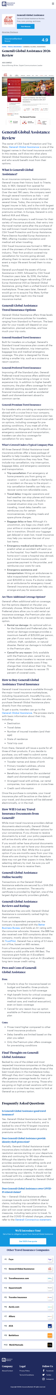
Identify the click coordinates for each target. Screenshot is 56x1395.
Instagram (50, 1379)
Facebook (50, 1371)
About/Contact (7, 1371)
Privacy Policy (25, 1371)
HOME (4, 46)
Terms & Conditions (27, 1375)
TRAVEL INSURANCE (15, 46)
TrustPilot (10, 941)
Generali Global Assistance (24, 146)
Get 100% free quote (28, 1241)
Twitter (48, 1375)
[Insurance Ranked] (8, 4)
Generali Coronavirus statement (33, 1219)
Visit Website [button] (25, 26)
